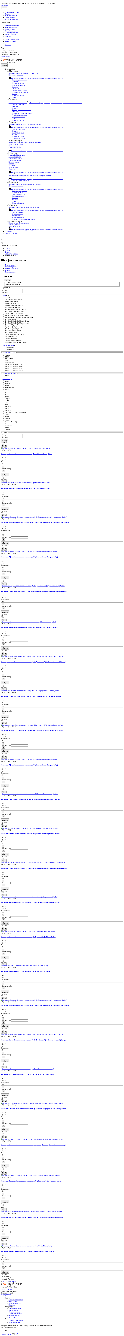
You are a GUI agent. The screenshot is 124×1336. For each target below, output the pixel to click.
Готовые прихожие (35, 184)
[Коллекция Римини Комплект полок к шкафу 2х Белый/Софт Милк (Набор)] (27, 1246)
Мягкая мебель (13, 223)
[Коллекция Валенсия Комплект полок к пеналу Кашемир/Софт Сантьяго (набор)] (28, 622)
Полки (14, 94)
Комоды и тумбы (18, 133)
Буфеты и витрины (18, 85)
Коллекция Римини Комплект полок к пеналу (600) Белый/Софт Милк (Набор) (28, 937)
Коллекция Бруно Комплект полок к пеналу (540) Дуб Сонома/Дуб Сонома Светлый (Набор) (33, 1040)
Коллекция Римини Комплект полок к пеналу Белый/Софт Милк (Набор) (26, 454)
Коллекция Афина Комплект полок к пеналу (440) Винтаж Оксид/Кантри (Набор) (29, 557)
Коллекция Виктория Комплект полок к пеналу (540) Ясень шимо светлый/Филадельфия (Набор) (35, 1005)
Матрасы (15, 111)
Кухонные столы (17, 214)
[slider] (62, 291)
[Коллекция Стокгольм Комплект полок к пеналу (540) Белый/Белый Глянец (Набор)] (29, 794)
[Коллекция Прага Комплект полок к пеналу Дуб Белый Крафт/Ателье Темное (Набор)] (30, 691)
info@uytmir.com (6, 1295)
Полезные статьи (10, 41)
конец (14, 1281)
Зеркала (15, 97)
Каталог (7, 250)
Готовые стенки (34, 73)
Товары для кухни (18, 212)
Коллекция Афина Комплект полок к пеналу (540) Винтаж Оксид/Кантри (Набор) (29, 765)
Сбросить (7, 280)
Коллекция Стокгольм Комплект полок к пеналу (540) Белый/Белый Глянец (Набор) (30, 799)
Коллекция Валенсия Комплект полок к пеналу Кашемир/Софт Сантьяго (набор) (29, 627)
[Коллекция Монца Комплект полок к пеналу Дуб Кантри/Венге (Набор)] (25, 483)
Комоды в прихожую (19, 196)
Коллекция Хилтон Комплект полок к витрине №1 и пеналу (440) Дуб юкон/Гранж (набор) (32, 730)
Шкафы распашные (15, 160)
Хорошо (4, 7)
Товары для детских (19, 129)
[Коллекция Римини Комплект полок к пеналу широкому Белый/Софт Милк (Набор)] (29, 828)
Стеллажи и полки (18, 138)
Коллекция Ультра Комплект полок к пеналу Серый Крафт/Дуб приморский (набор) (30, 902)
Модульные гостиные (16, 75)
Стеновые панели (18, 217)
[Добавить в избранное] (2, 446)
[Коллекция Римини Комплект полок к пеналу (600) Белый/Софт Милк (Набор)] (28, 931)
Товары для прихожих (19, 191)
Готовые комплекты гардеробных (20, 175)
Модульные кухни (33, 207)
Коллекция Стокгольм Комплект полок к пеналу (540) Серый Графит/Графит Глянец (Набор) (33, 1108)
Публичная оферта (15, 1303)
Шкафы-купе (20, 155)
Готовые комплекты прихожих (19, 184)
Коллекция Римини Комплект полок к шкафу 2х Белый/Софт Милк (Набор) (27, 1251)
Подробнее (4, 5)
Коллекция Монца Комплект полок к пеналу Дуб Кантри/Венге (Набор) (26, 488)
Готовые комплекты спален (18, 103)
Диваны (15, 81)
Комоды (15, 87)
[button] (2, 48)
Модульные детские (34, 124)
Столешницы (16, 215)
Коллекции (8, 231)
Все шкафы (12, 155)
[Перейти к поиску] (1, 237)
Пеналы (11, 164)
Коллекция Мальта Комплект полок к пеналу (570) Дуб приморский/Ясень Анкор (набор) (32, 1217)
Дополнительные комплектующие (23, 219)
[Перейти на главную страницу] (11, 62)
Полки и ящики (14, 167)
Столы (14, 134)
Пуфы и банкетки (18, 95)
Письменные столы (35, 142)
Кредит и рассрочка (11, 19)
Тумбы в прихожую (18, 194)
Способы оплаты (10, 31)
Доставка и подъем (11, 15)
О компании (13, 1301)
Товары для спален (18, 104)
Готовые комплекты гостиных (18, 73)
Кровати (15, 108)
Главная (7, 248)
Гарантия (8, 36)
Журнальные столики (19, 90)
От (3, 290)
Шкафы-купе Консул (15, 158)
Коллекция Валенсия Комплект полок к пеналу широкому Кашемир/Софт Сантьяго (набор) (33, 1145)
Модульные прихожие (16, 186)
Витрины (12, 165)
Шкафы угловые (14, 162)
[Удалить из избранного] (5, 446)
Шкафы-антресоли (15, 157)
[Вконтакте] (6, 1331)
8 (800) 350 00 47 (6, 56)
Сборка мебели (10, 17)
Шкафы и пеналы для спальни (22, 113)
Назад (5, 65)
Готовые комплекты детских (18, 124)
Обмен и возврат (10, 34)
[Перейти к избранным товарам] (1, 241)
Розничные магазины (12, 12)
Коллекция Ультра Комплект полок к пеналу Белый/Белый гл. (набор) (25, 971)
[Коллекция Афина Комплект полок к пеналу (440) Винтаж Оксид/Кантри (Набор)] (29, 551)
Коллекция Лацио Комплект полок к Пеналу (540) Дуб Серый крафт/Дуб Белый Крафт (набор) (34, 868)
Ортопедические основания (21, 110)
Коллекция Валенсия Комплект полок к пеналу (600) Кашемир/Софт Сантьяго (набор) (31, 1181)
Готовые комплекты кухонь (18, 207)
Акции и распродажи (12, 39)
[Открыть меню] (1, 58)
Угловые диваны (14, 225)
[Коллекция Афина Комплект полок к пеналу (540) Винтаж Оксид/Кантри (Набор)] (29, 759)
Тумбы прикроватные (19, 115)
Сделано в (6, 1334)
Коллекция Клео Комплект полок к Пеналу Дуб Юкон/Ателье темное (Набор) (28, 1074)
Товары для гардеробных (20, 180)
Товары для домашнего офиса (18, 142)
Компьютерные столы (16, 144)
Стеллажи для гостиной (20, 92)
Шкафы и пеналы (18, 83)
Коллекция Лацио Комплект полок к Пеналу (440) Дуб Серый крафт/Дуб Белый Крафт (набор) (34, 591)
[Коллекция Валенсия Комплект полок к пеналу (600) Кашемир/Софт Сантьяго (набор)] (30, 1175)
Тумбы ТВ (15, 88)
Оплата (7, 14)
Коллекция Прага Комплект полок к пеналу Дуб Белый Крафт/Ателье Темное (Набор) (31, 696)
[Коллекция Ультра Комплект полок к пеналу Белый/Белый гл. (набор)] (24, 966)
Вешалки (15, 198)
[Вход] (2, 239)
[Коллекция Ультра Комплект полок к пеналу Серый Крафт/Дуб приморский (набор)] (29, 897)
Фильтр (4, 442)
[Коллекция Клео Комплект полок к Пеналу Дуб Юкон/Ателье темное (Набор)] (27, 1069)
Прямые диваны (24, 223)
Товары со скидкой (11, 233)
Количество (6, 468)
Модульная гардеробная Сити (41, 175)
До (3, 292)
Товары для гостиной (19, 80)
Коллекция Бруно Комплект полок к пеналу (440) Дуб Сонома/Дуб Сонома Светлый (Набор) (33, 662)
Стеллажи (12, 169)
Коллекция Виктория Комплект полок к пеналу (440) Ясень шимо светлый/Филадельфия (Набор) (35, 522)
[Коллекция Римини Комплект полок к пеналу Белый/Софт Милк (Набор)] (26, 448)
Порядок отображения (13, 284)
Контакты (8, 45)
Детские (7, 252)
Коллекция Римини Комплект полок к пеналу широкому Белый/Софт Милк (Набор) (30, 833)
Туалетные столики (18, 117)
